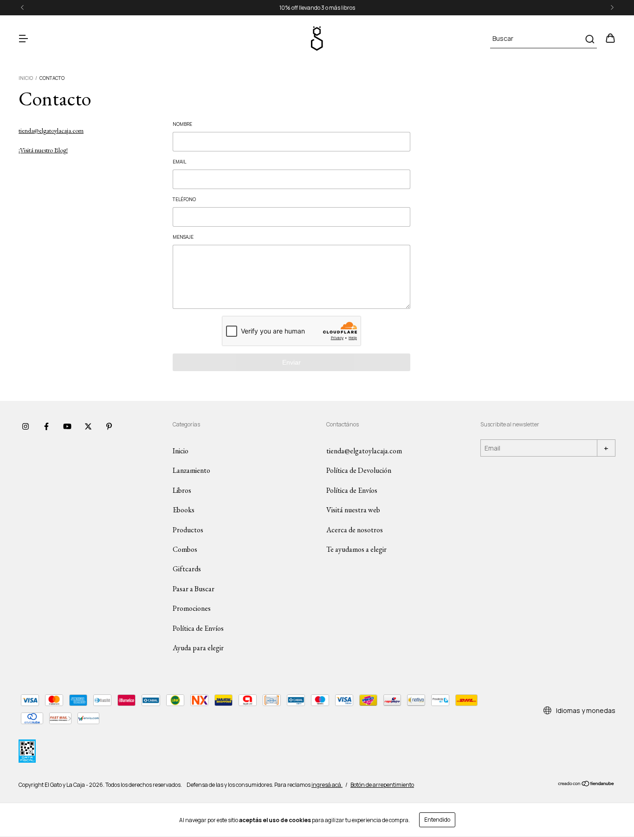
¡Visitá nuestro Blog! (43, 150)
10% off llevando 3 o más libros (317, 8)
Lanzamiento (191, 470)
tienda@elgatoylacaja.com (51, 130)
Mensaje (183, 237)
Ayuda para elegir (198, 648)
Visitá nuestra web (353, 510)
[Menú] (23, 38)
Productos (188, 530)
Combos (185, 549)
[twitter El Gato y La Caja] (88, 426)
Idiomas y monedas (585, 710)
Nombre (182, 124)
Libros (182, 490)
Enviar (291, 362)
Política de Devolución (358, 470)
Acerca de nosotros (354, 530)
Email (179, 161)
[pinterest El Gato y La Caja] (109, 426)
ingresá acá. (327, 785)
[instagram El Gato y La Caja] (25, 426)
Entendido (437, 820)
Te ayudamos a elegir (356, 549)
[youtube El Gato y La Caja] (67, 426)
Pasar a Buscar (193, 589)
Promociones (192, 608)
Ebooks (183, 510)
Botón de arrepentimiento (382, 785)
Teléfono (184, 199)
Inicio (26, 78)
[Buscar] (589, 39)
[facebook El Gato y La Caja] (46, 426)
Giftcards (187, 569)
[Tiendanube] (586, 785)
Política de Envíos (198, 628)
